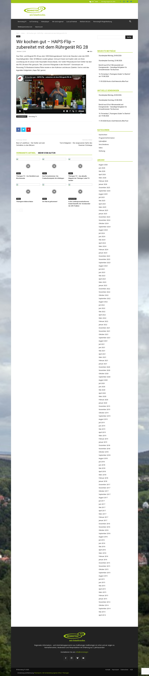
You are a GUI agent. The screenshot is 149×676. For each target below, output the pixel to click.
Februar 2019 (103, 439)
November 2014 (104, 602)
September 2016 (104, 533)
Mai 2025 (102, 201)
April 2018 (102, 471)
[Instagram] (124, 1)
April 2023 (102, 279)
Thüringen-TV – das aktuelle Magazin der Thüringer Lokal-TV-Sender (79, 178)
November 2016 (104, 527)
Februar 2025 (103, 210)
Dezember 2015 (104, 563)
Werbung (102, 151)
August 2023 (103, 266)
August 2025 (103, 194)
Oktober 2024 (103, 223)
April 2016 (102, 550)
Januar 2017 (103, 520)
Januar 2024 (103, 253)
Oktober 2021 (103, 334)
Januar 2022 (103, 325)
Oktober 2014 (103, 605)
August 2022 (103, 302)
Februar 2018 (103, 478)
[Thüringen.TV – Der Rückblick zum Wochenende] (28, 166)
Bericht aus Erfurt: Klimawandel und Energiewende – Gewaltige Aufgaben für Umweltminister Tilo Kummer (113, 67)
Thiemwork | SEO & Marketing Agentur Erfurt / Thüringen (51, 673)
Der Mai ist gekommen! (49, 201)
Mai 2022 (102, 311)
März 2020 (102, 396)
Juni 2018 (102, 465)
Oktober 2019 (103, 413)
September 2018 (104, 455)
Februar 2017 (103, 517)
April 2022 (102, 315)
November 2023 (104, 259)
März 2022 (102, 318)
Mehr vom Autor (46, 153)
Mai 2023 (102, 276)
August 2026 (103, 165)
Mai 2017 (102, 507)
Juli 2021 (102, 344)
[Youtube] (131, 1)
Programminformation (107, 138)
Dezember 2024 (104, 217)
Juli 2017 (102, 501)
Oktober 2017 (103, 491)
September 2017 (104, 494)
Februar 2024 (103, 249)
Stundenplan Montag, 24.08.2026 (110, 55)
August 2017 (103, 498)
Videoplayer (45, 22)
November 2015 (104, 566)
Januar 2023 (103, 285)
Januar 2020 (103, 403)
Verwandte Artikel (26, 153)
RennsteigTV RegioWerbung (102, 22)
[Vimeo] (127, 1)
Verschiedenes (104, 144)
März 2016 (102, 553)
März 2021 (102, 357)
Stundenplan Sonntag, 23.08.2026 (110, 60)
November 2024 (104, 220)
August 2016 (103, 537)
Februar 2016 (103, 556)
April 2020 (102, 393)
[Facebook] (120, 1)
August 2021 (103, 341)
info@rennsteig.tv (82, 652)
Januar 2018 (103, 481)
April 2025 (102, 204)
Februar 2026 (103, 181)
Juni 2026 (102, 168)
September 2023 (104, 263)
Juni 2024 (102, 236)
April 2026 (102, 174)
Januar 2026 (103, 184)
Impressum (39, 27)
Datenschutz (124, 670)
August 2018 (103, 458)
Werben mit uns (85, 22)
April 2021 (102, 354)
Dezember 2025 (104, 187)
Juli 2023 (102, 269)
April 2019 (102, 432)
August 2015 (103, 576)
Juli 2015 (102, 579)
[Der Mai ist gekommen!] (54, 191)
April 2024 (102, 243)
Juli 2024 (102, 233)
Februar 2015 (103, 595)
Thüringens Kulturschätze (24, 201)
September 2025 (104, 191)
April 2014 (102, 615)
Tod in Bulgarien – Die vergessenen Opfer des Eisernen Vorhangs (76, 144)
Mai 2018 (102, 468)
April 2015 (102, 589)
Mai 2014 (102, 612)
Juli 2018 (102, 462)
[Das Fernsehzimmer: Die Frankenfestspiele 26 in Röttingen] (54, 166)
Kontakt (107, 670)
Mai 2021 (102, 351)
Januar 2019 (103, 442)
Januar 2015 (103, 599)
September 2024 (104, 227)
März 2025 (102, 207)
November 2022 (104, 292)
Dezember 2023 (104, 256)
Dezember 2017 (104, 484)
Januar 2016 (103, 560)
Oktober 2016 (103, 530)
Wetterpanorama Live (25, 27)
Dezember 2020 (104, 367)
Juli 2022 (102, 305)
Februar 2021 (103, 360)
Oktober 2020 (103, 373)
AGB (131, 670)
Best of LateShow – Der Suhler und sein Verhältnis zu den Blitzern (30, 144)
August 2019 (103, 419)
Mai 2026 (102, 171)
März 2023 (102, 282)
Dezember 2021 (104, 328)
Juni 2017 (102, 504)
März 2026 (102, 178)
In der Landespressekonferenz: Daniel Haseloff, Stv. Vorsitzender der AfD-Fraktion (79, 204)
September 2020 (104, 377)
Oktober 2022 (103, 295)
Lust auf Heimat (71, 22)
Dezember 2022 (104, 289)
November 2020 (104, 370)
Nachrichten (72, 199)
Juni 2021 (102, 347)
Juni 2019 (102, 426)
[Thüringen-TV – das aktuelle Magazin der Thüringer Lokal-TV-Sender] (80, 166)
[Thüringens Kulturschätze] (28, 191)
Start (17, 33)
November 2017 (104, 488)
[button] (130, 22)
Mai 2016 (102, 546)
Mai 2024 (102, 240)
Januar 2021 (103, 364)
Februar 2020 (103, 400)
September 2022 (104, 298)
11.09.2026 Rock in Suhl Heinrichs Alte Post (113, 81)
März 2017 (102, 514)
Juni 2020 (102, 387)
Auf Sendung (33, 22)
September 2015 (104, 573)
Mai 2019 (102, 429)
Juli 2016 (102, 540)
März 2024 (102, 246)
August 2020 (103, 380)
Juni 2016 (102, 543)
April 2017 (102, 511)
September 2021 (104, 338)
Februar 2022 (103, 321)
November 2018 (104, 449)
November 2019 (104, 409)
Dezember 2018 (104, 445)
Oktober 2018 (103, 452)
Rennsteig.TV (22, 22)
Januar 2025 (103, 214)
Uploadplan (103, 141)
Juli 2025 (102, 197)
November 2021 (104, 331)
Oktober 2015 (103, 569)
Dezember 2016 (104, 524)
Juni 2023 (102, 272)
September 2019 (104, 416)
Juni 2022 (102, 308)
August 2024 (103, 230)
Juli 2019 (102, 422)
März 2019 (102, 435)
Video (23, 33)
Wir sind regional (57, 22)
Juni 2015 (102, 582)
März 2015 (102, 592)
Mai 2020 (102, 390)
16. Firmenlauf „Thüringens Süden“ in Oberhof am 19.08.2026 (114, 75)
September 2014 (104, 608)
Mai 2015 (102, 586)
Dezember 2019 (104, 406)
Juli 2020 (102, 383)
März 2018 (102, 475)
